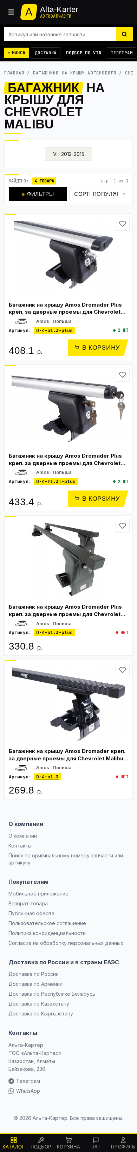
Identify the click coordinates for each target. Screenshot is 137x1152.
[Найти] (124, 34)
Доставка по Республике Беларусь (51, 994)
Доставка (46, 53)
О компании (22, 836)
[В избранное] (123, 224)
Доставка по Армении (35, 984)
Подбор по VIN (83, 53)
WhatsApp (28, 1091)
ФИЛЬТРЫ (38, 194)
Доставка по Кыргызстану (40, 1014)
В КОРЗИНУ (101, 347)
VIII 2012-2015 (68, 154)
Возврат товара (28, 903)
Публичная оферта (31, 913)
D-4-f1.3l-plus (56, 481)
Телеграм (121, 53)
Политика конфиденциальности (47, 933)
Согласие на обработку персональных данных (65, 943)
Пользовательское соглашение (47, 923)
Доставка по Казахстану (38, 1004)
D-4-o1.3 (47, 777)
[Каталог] (11, 12)
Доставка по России (33, 974)
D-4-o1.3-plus (54, 632)
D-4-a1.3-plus (54, 330)
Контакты (20, 846)
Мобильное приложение (38, 894)
